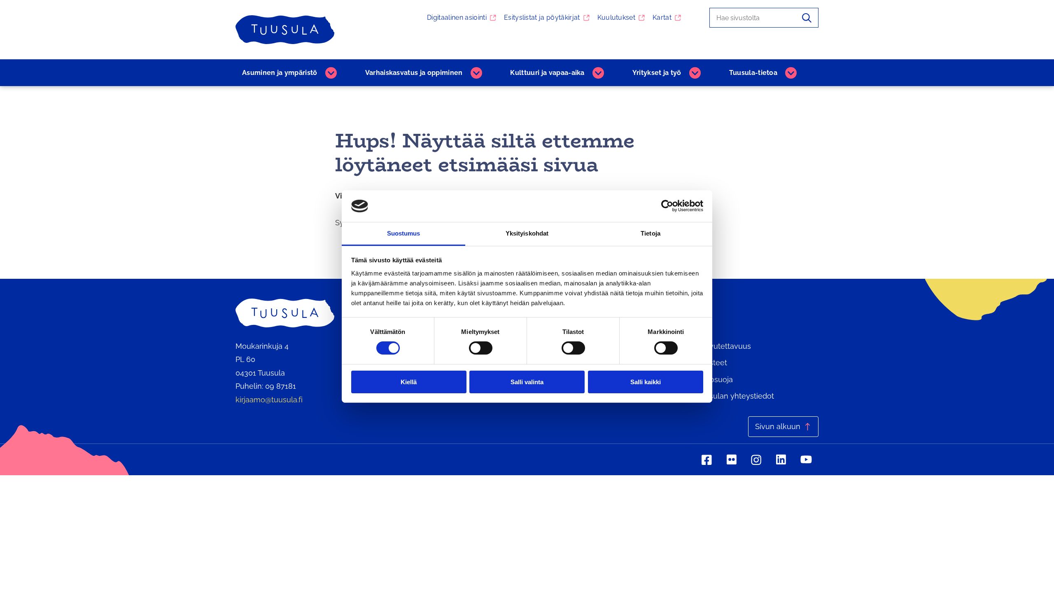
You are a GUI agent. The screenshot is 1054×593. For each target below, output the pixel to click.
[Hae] (806, 18)
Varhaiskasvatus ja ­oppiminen (414, 73)
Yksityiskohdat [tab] (527, 233)
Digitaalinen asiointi (457, 17)
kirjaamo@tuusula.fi (269, 399)
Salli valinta (527, 381)
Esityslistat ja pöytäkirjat (542, 17)
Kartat (662, 17)
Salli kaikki (645, 381)
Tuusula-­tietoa (753, 73)
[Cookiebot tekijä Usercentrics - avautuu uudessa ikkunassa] (667, 206)
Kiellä (409, 381)
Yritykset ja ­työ (656, 73)
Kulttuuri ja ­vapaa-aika (547, 73)
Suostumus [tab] (403, 233)
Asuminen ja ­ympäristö (279, 73)
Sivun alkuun (777, 426)
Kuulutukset (616, 17)
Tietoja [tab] (650, 233)
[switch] (480, 348)
